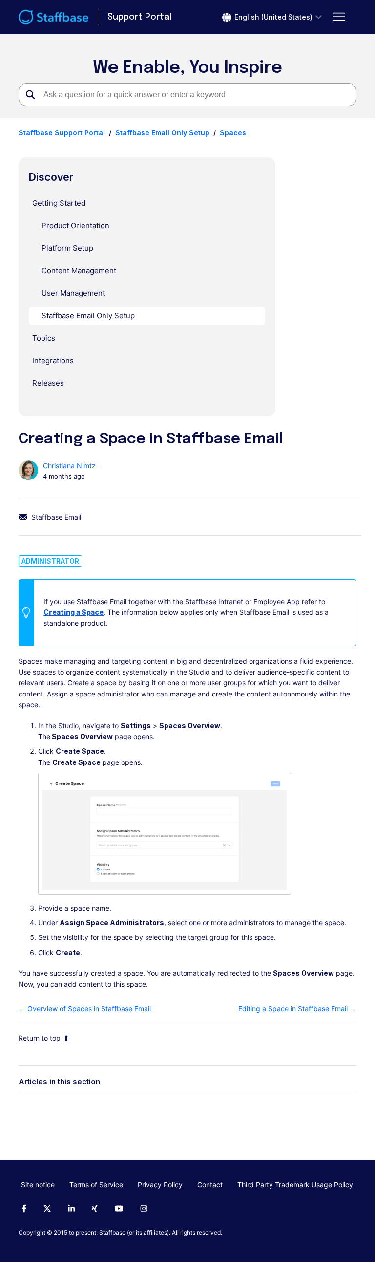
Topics (43, 338)
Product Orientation (75, 225)
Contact (210, 1184)
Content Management (79, 270)
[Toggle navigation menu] (339, 17)
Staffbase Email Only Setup (162, 133)
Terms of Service (96, 1184)
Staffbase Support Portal (62, 133)
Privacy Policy (160, 1184)
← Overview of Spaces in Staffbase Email (85, 1008)
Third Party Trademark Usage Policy (295, 1184)
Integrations (53, 360)
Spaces (233, 133)
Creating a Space (73, 612)
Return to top (40, 1038)
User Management (73, 293)
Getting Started (58, 203)
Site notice (38, 1184)
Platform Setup (67, 248)
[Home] (53, 17)
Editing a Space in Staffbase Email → (297, 1008)
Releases (48, 383)
